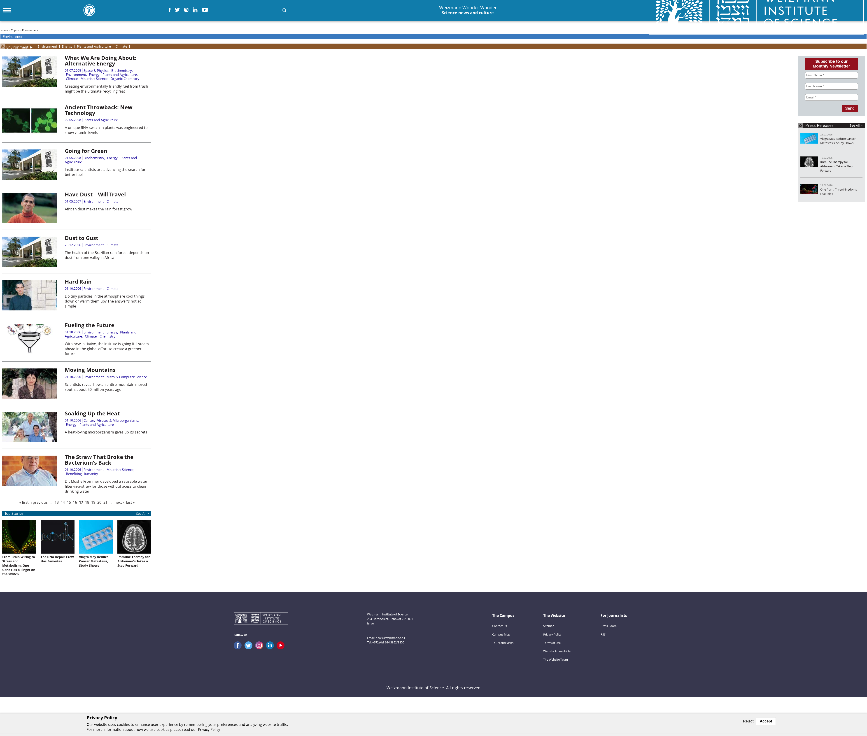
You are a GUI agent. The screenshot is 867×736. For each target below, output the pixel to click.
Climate (72, 78)
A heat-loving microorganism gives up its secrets (106, 432)
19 (93, 502)
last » (130, 502)
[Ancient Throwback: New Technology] (29, 134)
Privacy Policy (552, 634)
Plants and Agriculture (120, 74)
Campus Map (501, 634)
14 (63, 502)
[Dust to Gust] (29, 265)
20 (99, 502)
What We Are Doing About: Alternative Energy (100, 60)
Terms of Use (552, 643)
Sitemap (548, 626)
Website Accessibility (557, 651)
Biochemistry (121, 70)
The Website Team (555, 659)
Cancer (89, 420)
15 (69, 502)
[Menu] (7, 10)
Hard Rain (78, 281)
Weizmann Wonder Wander (468, 10)
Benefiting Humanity (82, 473)
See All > (142, 513)
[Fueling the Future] (29, 352)
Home (4, 30)
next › (119, 502)
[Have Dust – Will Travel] (29, 221)
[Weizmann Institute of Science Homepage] (261, 619)
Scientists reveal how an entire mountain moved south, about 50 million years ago (106, 387)
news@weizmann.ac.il (390, 638)
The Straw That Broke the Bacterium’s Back (99, 459)
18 (87, 502)
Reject (748, 721)
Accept (766, 721)
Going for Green (86, 150)
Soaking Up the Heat (92, 413)
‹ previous (39, 502)
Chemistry (107, 336)
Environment (17, 46)
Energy (94, 74)
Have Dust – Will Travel (95, 194)
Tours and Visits (502, 643)
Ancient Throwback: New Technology (99, 109)
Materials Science (94, 78)
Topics (15, 30)
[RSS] (2, 46)
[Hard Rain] (29, 309)
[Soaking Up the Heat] (29, 440)
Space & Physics (96, 70)
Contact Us (499, 626)
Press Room (609, 626)
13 (57, 502)
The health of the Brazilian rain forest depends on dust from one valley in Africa (107, 255)
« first (24, 502)
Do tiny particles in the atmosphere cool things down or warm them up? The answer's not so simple (105, 301)
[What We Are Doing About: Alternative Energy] (29, 85)
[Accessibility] (89, 10)
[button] (284, 10)
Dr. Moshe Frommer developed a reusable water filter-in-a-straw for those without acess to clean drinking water (106, 486)
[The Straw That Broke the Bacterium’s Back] (29, 484)
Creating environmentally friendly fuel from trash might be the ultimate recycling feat (106, 89)
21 (105, 502)
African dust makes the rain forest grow (99, 209)
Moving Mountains (90, 369)
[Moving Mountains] (29, 397)
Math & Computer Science (127, 377)
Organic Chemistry (124, 78)
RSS (603, 634)
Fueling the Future (89, 325)
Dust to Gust (81, 238)
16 (75, 502)
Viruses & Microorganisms (117, 420)
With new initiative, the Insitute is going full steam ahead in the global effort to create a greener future (107, 348)
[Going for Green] (29, 178)
